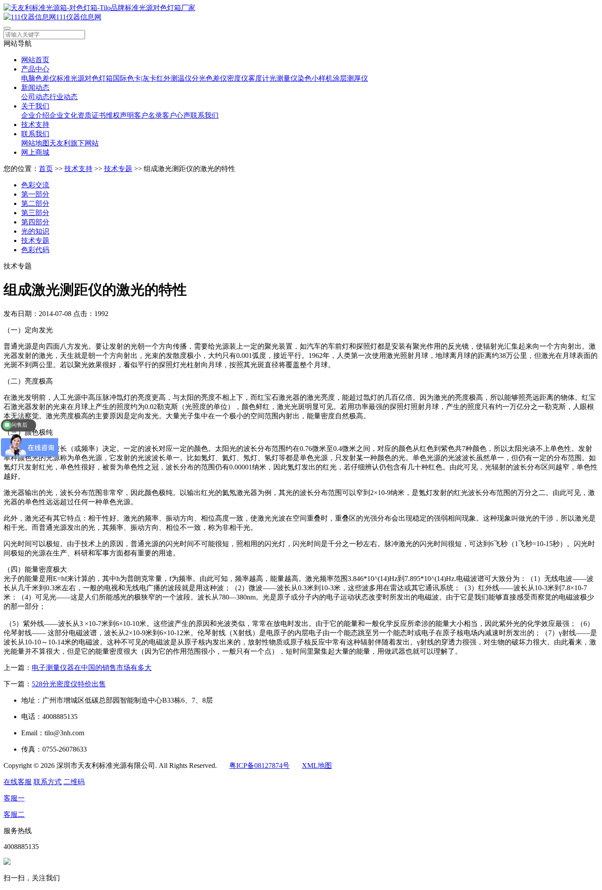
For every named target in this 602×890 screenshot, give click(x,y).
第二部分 (35, 203)
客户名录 (148, 115)
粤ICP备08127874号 (259, 765)
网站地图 (35, 143)
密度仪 (237, 78)
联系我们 (204, 115)
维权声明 (120, 115)
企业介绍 (35, 115)
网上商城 (35, 152)
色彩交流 (35, 185)
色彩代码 (35, 249)
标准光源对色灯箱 (84, 78)
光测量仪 (283, 78)
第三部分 (35, 212)
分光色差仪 (209, 78)
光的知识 (35, 231)
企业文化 (63, 115)
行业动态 (63, 97)
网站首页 (35, 59)
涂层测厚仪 (350, 78)
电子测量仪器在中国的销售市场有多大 (92, 667)
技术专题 (118, 168)
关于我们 (35, 106)
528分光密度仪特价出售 (69, 684)
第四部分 (35, 222)
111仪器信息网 (78, 17)
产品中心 (35, 69)
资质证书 (92, 115)
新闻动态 (35, 87)
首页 (46, 168)
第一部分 (35, 194)
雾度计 (258, 78)
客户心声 (176, 115)
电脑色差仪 (38, 78)
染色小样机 (315, 78)
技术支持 (35, 124)
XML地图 (317, 765)
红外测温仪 (174, 78)
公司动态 (35, 97)
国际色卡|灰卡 (134, 78)
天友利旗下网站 (74, 143)
